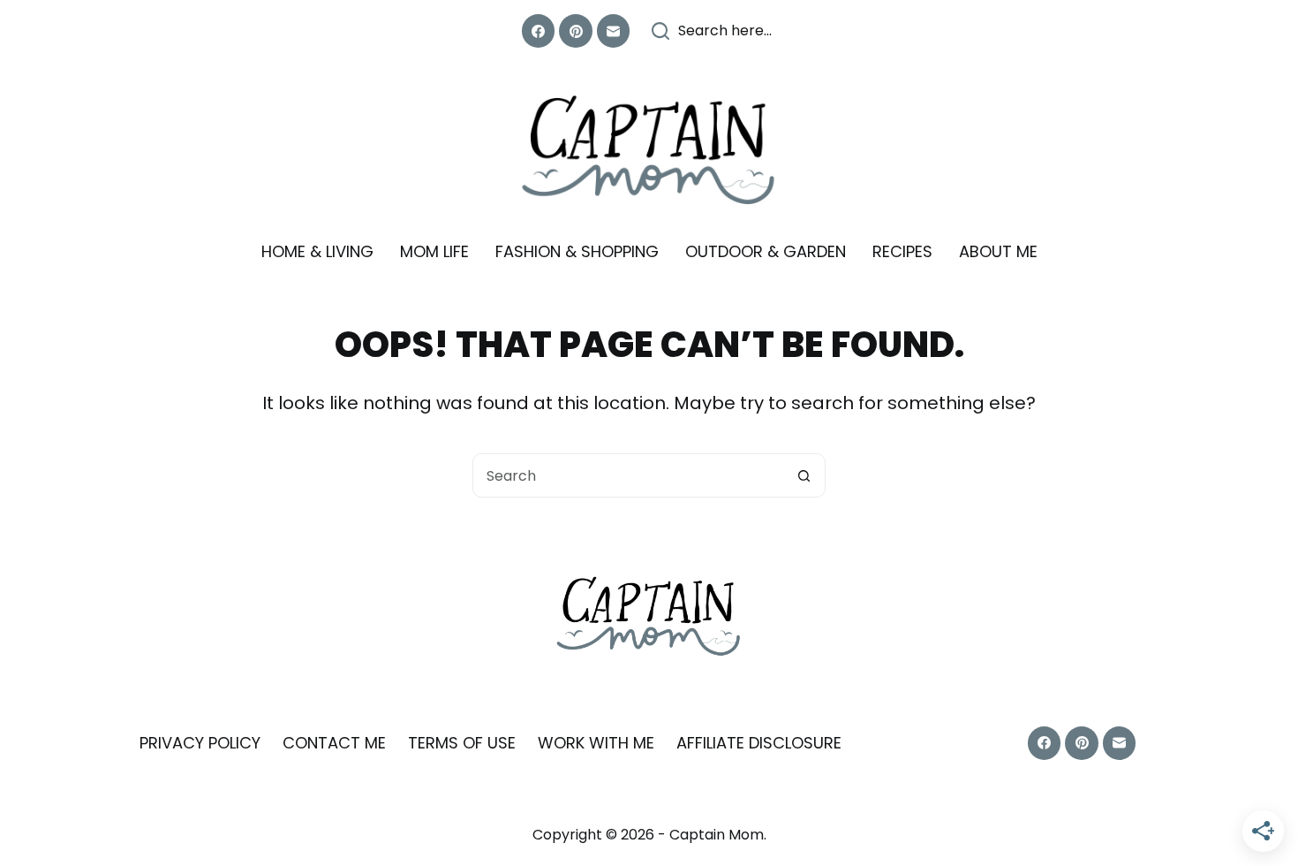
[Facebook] (538, 31)
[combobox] (627, 475)
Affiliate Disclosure (758, 743)
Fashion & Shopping (577, 251)
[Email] (613, 31)
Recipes (902, 251)
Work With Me (596, 743)
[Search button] (803, 475)
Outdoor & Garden (765, 251)
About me (998, 251)
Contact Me (334, 743)
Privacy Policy (200, 743)
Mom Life (434, 251)
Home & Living (317, 251)
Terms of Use (462, 743)
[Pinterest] (575, 31)
